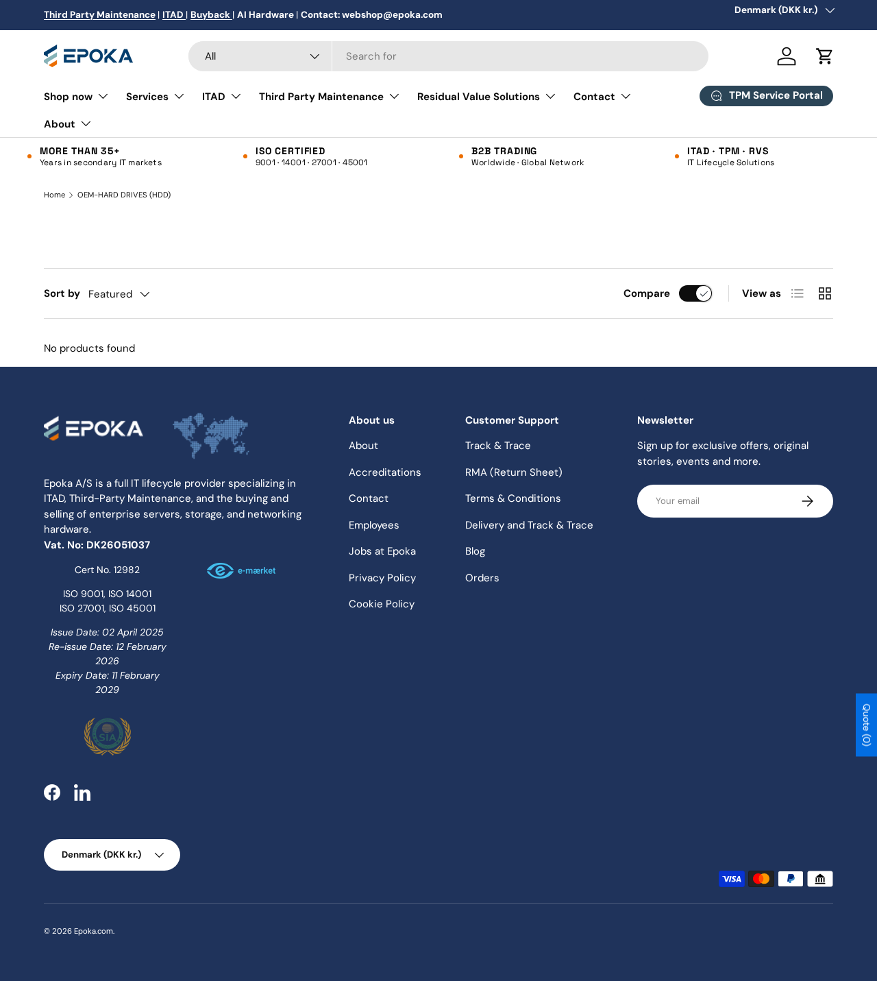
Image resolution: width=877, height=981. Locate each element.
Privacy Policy (382, 578)
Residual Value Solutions (478, 97)
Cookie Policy (382, 604)
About (59, 124)
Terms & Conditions (513, 498)
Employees (374, 525)
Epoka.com (93, 931)
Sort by (62, 293)
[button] (825, 56)
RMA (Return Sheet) (514, 472)
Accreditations (385, 472)
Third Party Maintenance (321, 97)
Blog (475, 551)
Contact (594, 97)
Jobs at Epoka (382, 551)
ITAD (213, 97)
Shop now (68, 97)
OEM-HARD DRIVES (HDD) (124, 195)
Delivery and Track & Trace (529, 525)
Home (54, 195)
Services (147, 97)
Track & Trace (498, 445)
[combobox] (448, 56)
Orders (482, 578)
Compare (646, 293)
